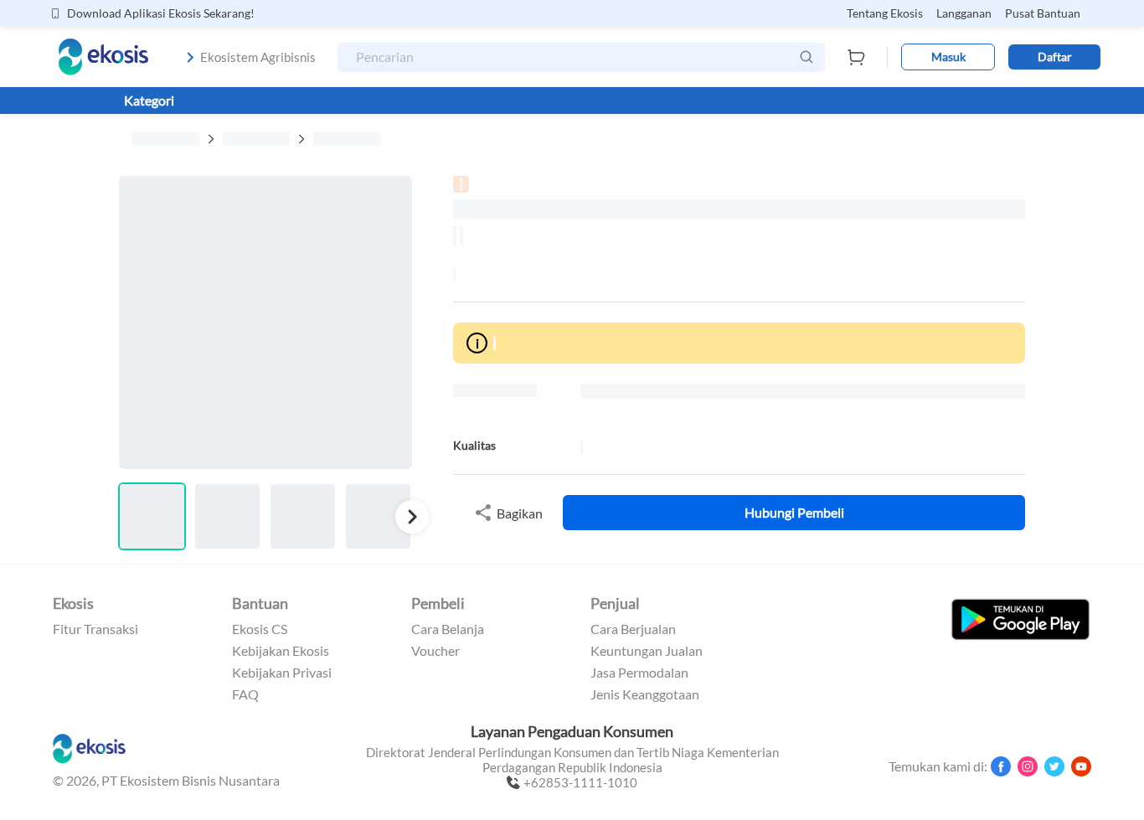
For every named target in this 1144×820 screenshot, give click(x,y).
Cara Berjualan (633, 629)
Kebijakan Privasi (282, 672)
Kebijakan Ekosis (280, 650)
